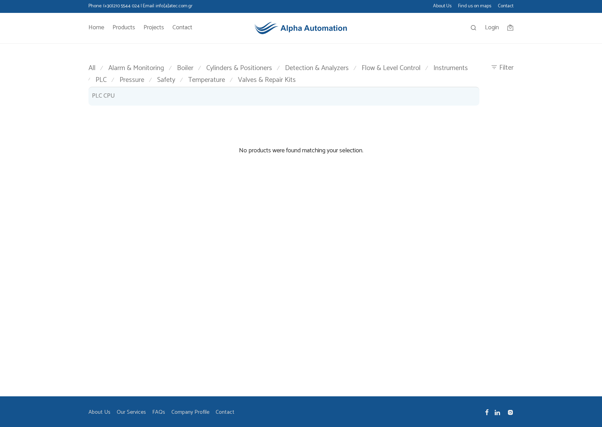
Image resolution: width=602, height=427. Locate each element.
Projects (154, 27)
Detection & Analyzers (317, 68)
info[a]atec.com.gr (174, 6)
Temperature (206, 80)
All (91, 68)
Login (492, 27)
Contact (506, 6)
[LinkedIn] (498, 412)
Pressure (131, 80)
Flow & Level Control (391, 68)
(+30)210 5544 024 (121, 6)
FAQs (158, 412)
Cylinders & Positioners (239, 68)
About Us (442, 6)
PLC (101, 80)
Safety (166, 80)
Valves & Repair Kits (267, 80)
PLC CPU (103, 96)
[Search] (473, 28)
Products (124, 27)
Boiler (185, 68)
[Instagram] (510, 412)
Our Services (131, 412)
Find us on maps (474, 6)
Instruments (450, 68)
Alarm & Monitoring (136, 68)
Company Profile (190, 412)
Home (96, 27)
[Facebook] (486, 412)
